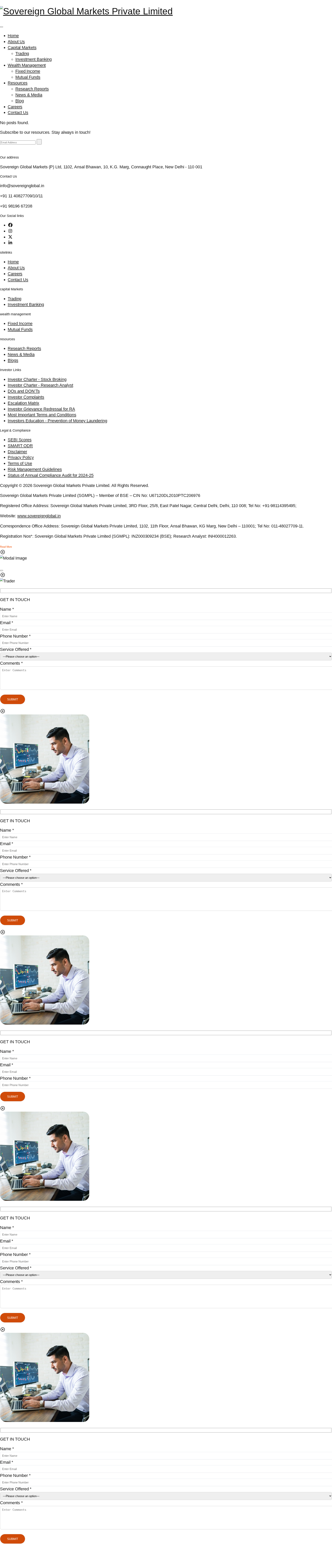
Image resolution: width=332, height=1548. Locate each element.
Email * (6, 622)
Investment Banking (33, 59)
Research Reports (32, 88)
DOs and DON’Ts (24, 391)
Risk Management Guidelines (35, 469)
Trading (22, 53)
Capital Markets (22, 47)
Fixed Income (27, 71)
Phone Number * (15, 636)
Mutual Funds (27, 77)
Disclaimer (17, 451)
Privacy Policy (21, 457)
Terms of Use (20, 463)
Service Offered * (16, 649)
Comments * (11, 663)
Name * (7, 609)
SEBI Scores (20, 439)
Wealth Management (27, 65)
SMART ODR (20, 445)
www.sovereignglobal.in (39, 515)
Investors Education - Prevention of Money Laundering (57, 420)
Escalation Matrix (23, 403)
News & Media (28, 94)
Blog (19, 100)
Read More (6, 546)
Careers (15, 106)
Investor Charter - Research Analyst (40, 385)
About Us (16, 41)
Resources (17, 83)
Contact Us (18, 112)
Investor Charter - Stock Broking (37, 379)
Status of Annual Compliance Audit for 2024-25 (51, 475)
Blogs (13, 360)
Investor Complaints (26, 397)
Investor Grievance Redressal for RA (41, 409)
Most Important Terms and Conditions (42, 414)
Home (13, 35)
